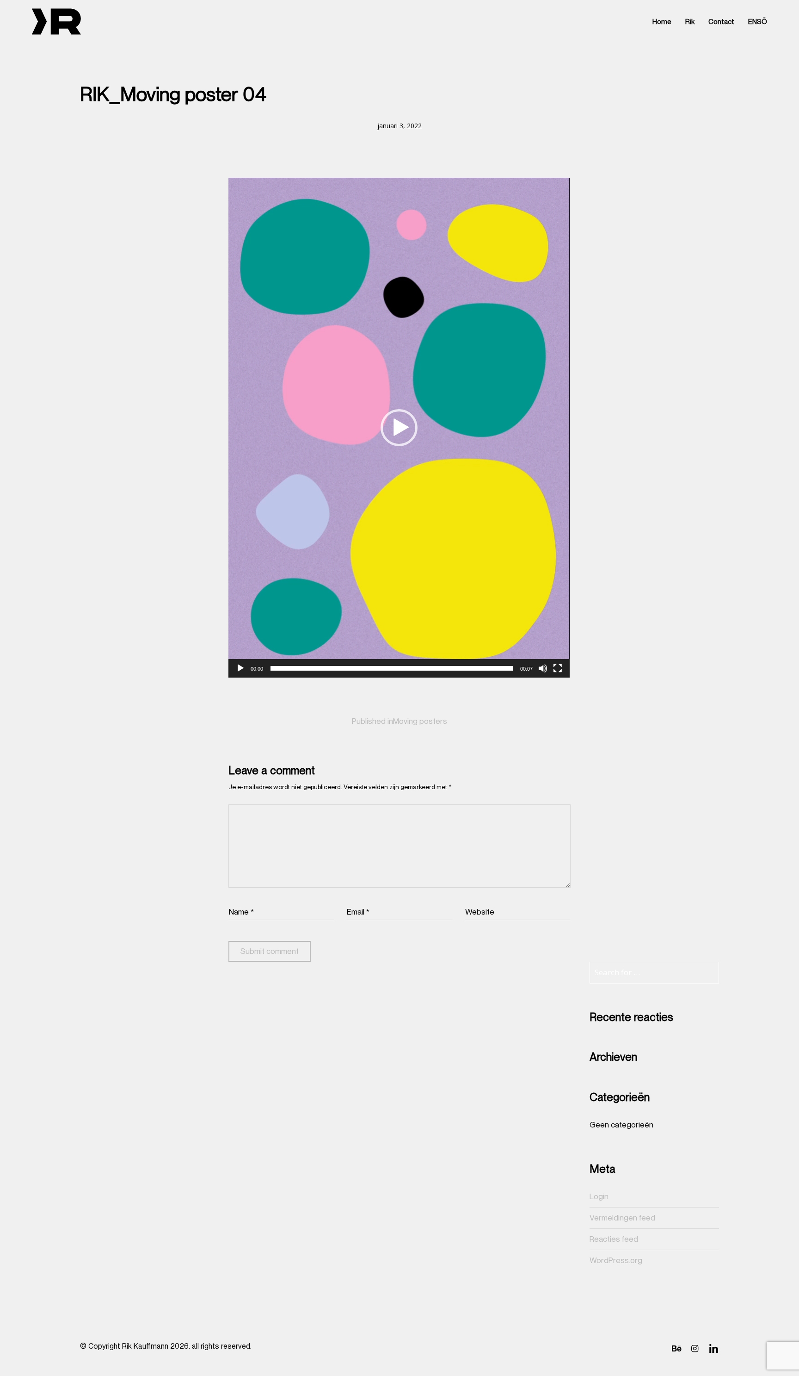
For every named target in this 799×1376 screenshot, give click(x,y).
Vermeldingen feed (622, 1217)
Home (661, 22)
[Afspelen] (240, 668)
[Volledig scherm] (557, 668)
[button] (399, 427)
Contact (721, 22)
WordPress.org (616, 1260)
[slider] (391, 668)
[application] (399, 428)
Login (599, 1196)
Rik (690, 22)
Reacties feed (614, 1239)
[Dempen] (542, 668)
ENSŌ (757, 22)
